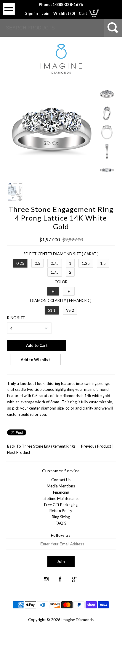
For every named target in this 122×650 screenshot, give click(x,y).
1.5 (103, 263)
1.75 (55, 272)
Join (45, 13)
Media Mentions (61, 486)
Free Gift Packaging (61, 504)
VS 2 (70, 310)
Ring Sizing (61, 516)
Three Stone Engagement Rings (49, 446)
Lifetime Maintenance (61, 498)
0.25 (20, 263)
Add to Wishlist (35, 359)
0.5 (37, 263)
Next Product (18, 452)
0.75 (55, 263)
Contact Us (60, 479)
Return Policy (60, 510)
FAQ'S (61, 523)
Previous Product (96, 446)
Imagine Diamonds (77, 619)
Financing (61, 492)
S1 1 (52, 310)
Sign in (31, 13)
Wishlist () (64, 13)
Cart (83, 13)
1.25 (86, 263)
